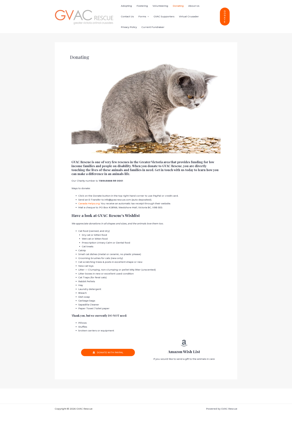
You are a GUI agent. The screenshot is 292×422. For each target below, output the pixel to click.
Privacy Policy (129, 27)
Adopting (126, 5)
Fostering (142, 5)
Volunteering (160, 5)
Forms (142, 16)
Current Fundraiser (152, 27)
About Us (193, 5)
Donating (178, 5)
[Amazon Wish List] (184, 343)
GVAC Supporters (164, 16)
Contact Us (127, 16)
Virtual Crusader (189, 16)
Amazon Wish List (184, 351)
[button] (224, 17)
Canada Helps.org (89, 203)
